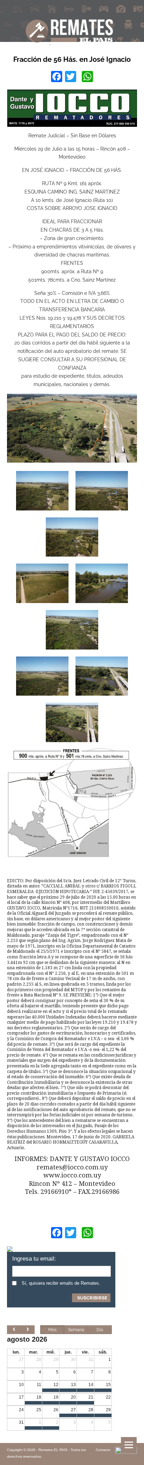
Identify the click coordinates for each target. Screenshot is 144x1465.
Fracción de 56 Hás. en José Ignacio (72, 59)
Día (99, 1329)
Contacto (103, 1450)
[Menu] (129, 1445)
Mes (52, 1329)
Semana (76, 1329)
